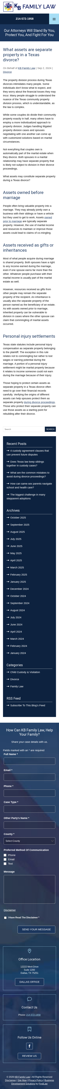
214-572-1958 (25, 18)
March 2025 (17, 567)
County (9, 834)
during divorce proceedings (39, 402)
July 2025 (15, 539)
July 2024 (15, 617)
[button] (54, 19)
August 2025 (17, 531)
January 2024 (18, 653)
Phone (8, 786)
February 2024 (18, 646)
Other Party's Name (16, 818)
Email (8, 770)
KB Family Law (26, 68)
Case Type (11, 802)
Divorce (7, 72)
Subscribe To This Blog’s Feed (27, 705)
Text (10, 863)
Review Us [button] (29, 1055)
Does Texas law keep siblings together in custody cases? (25, 463)
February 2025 (18, 574)
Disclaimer (10, 910)
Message (9, 871)
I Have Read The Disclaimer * (23, 917)
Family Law (16, 686)
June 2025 (16, 546)
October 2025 (18, 517)
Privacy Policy (35, 1080)
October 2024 (18, 596)
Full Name (11, 754)
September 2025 (19, 524)
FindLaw (43, 1084)
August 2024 (17, 610)
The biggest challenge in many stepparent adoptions (26, 496)
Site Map (22, 1080)
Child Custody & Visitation (25, 672)
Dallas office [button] (29, 981)
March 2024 (17, 638)
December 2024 (19, 588)
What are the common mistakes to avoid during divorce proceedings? (28, 474)
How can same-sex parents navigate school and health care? (29, 485)
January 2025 (18, 581)
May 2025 (16, 553)
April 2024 (16, 631)
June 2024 (16, 624)
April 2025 (16, 560)
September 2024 (19, 603)
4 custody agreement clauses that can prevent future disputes (28, 452)
